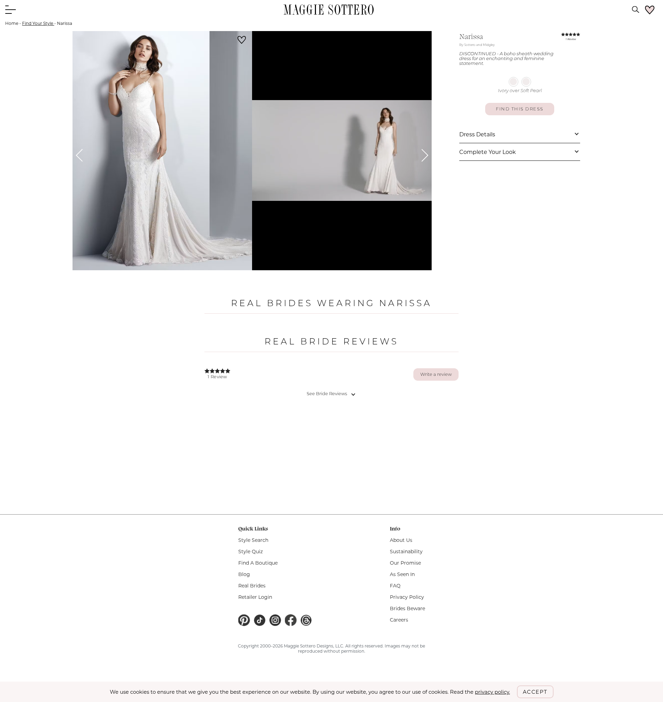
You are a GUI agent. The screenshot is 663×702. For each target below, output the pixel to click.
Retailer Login (255, 597)
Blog (244, 574)
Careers (399, 620)
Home (11, 23)
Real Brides (252, 586)
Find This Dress (520, 109)
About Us (401, 540)
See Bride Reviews (327, 394)
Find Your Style (38, 23)
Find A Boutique (258, 563)
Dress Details (477, 134)
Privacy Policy (407, 597)
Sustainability (406, 551)
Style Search (253, 540)
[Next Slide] (422, 155)
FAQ (395, 586)
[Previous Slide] (82, 155)
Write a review (436, 374)
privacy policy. (492, 692)
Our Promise (405, 563)
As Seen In (402, 574)
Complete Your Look (487, 152)
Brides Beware (407, 608)
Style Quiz (250, 551)
